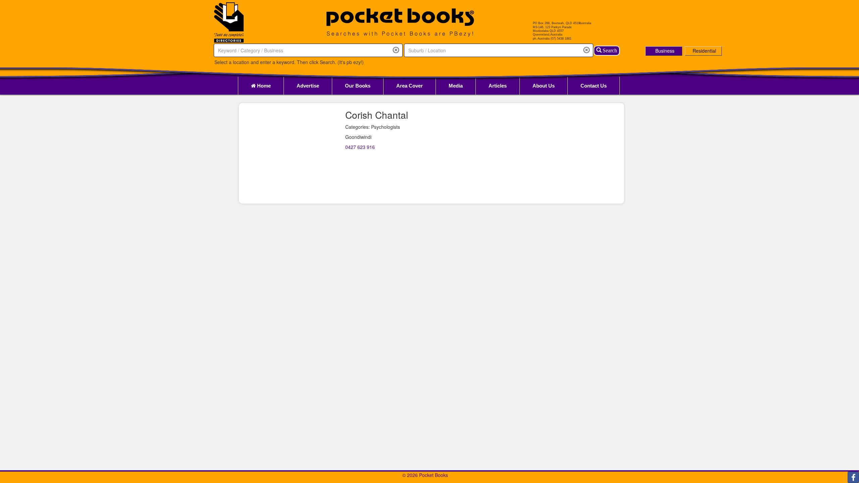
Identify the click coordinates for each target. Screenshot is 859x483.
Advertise (308, 86)
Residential (704, 50)
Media (456, 86)
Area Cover (409, 86)
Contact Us (593, 86)
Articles (498, 86)
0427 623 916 (360, 147)
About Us (544, 86)
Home (263, 86)
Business (664, 50)
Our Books (357, 86)
